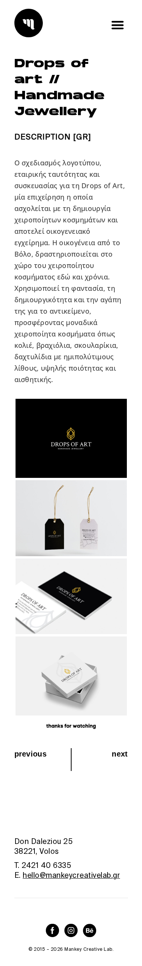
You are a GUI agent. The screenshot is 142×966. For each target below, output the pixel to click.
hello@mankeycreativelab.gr (71, 875)
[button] (118, 25)
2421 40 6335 (46, 865)
